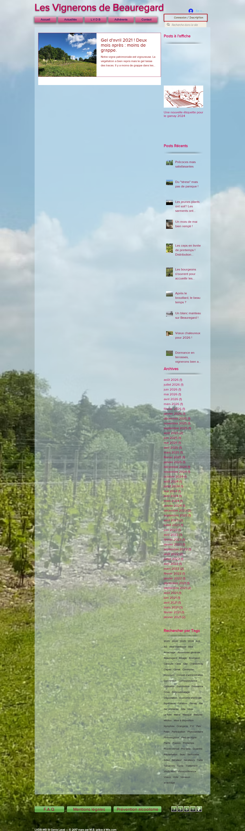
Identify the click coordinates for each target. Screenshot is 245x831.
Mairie (177, 714)
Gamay (193, 703)
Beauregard (170, 657)
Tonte (180, 765)
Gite (183, 709)
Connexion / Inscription (188, 17)
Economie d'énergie (190, 697)
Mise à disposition (184, 720)
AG (165, 646)
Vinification (170, 771)
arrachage (169, 782)
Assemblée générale (188, 652)
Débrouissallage (181, 692)
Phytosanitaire (195, 731)
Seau (182, 754)
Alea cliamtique (177, 646)
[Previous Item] (169, 96)
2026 (191, 641)
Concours (169, 675)
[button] (95, 19)
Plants (167, 742)
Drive (167, 692)
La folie (168, 714)
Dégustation (170, 697)
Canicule (168, 663)
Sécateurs (189, 760)
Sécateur (177, 760)
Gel (201, 703)
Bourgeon (194, 657)
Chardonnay (196, 663)
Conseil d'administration (190, 675)
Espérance (170, 703)
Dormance (197, 686)
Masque (187, 714)
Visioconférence (187, 771)
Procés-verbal (171, 748)
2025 (183, 641)
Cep (185, 663)
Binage (183, 657)
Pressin (177, 742)
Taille (200, 760)
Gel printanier (171, 709)
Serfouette (193, 754)
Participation (178, 731)
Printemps (188, 742)
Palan (167, 731)
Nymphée (169, 726)
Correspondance (188, 680)
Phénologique (171, 737)
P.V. (192, 726)
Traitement (191, 765)
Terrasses (169, 765)
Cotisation (169, 686)
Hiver (191, 709)
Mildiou (168, 720)
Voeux (167, 777)
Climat (177, 669)
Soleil (167, 760)
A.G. (198, 641)
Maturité (198, 714)
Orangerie (182, 726)
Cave (178, 663)
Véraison (185, 777)
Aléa (190, 646)
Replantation (171, 754)
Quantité (197, 748)
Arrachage (169, 652)
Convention (170, 680)
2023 (167, 641)
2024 (175, 641)
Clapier (167, 669)
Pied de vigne (189, 737)
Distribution (183, 686)
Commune (188, 669)
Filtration (182, 703)
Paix (198, 726)
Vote (175, 777)
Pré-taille (186, 748)
